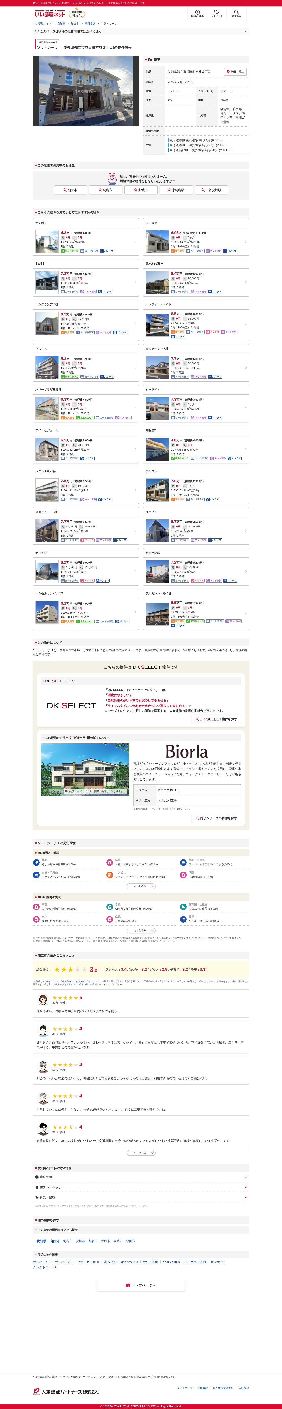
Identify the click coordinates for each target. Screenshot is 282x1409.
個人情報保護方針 (223, 1388)
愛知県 (61, 23)
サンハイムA (63, 1261)
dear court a (129, 1261)
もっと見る (140, 1152)
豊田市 (130, 1241)
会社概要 (243, 1388)
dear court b (171, 1261)
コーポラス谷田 (195, 1261)
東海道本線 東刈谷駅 (184, 140)
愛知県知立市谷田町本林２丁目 (189, 71)
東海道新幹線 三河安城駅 (187, 150)
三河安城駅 (213, 190)
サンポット (218, 1261)
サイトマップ (185, 1388)
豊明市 (93, 1241)
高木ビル (110, 1261)
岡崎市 (118, 1241)
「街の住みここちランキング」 (75, 981)
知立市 (75, 23)
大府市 (105, 1241)
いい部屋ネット (42, 23)
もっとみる (140, 886)
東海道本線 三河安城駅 (185, 145)
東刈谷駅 (90, 23)
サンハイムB (41, 1261)
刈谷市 (107, 190)
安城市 (143, 190)
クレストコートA (45, 1267)
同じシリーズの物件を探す (218, 818)
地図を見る (237, 71)
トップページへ (144, 1285)
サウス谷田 (150, 1261)
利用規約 (202, 1388)
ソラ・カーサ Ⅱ (88, 1261)
